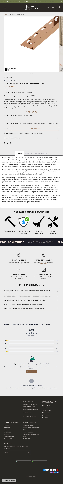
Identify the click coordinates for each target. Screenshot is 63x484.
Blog (5, 430)
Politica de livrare (28, 432)
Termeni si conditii (28, 425)
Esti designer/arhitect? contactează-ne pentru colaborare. (33, 1)
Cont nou (6, 434)
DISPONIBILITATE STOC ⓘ (12, 138)
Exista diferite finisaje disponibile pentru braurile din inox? (24, 300)
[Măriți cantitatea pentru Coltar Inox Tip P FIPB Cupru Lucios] (10, 128)
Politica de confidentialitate (31, 427)
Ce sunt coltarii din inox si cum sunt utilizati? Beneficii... (23, 304)
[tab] (19, 153)
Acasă (5, 14)
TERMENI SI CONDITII (29, 422)
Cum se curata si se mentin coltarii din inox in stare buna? (24, 308)
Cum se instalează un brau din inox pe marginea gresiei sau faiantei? (27, 296)
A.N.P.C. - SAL (26, 439)
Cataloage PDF (8, 439)
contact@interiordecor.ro (30, 409)
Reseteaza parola (9, 436)
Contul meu (7, 432)
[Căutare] (56, 7)
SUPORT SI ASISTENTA (11, 422)
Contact (6, 425)
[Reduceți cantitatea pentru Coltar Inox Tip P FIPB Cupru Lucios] (5, 128)
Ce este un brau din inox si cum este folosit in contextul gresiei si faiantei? (27, 291)
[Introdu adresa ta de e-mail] (28, 452)
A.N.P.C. (25, 436)
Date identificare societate (31, 434)
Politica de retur (27, 430)
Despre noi (7, 427)
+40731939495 (27, 413)
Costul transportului (13, 89)
